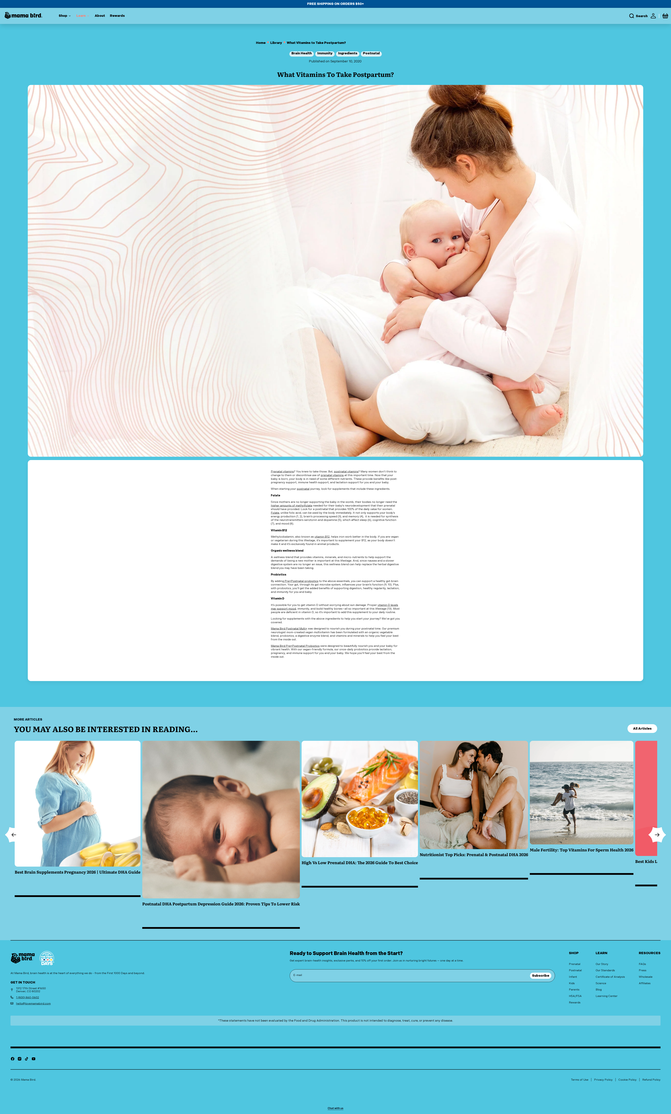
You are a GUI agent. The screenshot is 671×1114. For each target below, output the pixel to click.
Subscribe (540, 976)
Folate (275, 512)
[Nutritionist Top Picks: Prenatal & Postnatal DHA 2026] (474, 835)
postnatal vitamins (346, 471)
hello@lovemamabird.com (33, 1003)
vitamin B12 (322, 536)
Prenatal (574, 964)
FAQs (642, 964)
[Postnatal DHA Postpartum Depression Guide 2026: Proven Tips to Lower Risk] (221, 835)
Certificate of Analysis (610, 976)
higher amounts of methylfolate (291, 505)
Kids (572, 983)
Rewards (574, 1002)
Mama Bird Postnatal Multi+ (289, 628)
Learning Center (607, 996)
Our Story (602, 964)
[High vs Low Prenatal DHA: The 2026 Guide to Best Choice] (360, 835)
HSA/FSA (575, 996)
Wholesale (645, 976)
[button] (638, 16)
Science (601, 983)
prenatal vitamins (332, 475)
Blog (599, 989)
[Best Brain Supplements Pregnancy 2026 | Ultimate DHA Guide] (77, 835)
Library (276, 43)
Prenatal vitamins (282, 471)
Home (261, 43)
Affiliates (645, 983)
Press (642, 970)
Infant (573, 976)
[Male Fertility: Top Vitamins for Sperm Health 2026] (581, 835)
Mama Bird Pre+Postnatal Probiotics (295, 646)
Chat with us (335, 1108)
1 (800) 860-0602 (27, 997)
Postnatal (575, 970)
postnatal (303, 488)
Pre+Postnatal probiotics (301, 581)
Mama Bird (28, 1079)
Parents (574, 989)
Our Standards (605, 970)
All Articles (642, 728)
